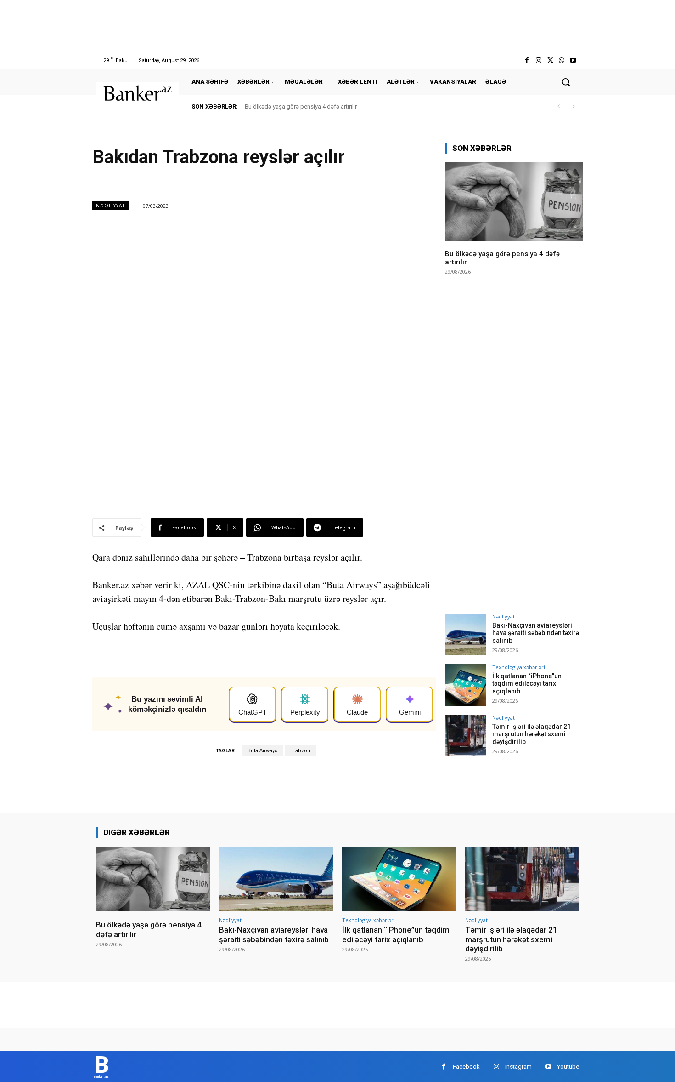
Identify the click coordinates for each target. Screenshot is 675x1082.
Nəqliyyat (110, 205)
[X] (550, 60)
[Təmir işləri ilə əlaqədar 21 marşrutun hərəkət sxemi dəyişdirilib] (465, 735)
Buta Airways (262, 751)
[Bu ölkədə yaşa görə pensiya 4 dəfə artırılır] (514, 201)
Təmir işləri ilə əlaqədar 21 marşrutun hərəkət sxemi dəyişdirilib (531, 734)
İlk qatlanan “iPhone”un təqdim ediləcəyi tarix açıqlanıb (527, 683)
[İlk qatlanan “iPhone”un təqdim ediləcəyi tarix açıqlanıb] (465, 685)
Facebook (466, 1066)
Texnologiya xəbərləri (518, 667)
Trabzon (300, 751)
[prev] (558, 106)
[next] (573, 106)
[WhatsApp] (562, 60)
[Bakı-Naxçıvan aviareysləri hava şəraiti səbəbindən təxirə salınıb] (465, 634)
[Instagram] (538, 60)
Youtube (568, 1066)
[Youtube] (573, 60)
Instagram (518, 1066)
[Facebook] (527, 60)
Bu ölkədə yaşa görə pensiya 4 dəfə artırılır (301, 106)
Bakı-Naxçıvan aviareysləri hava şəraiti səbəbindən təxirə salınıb (535, 633)
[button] (565, 82)
